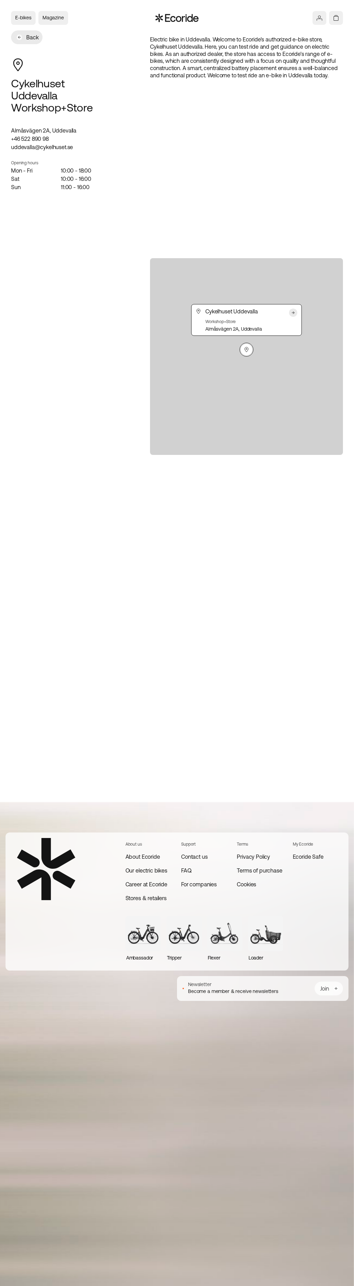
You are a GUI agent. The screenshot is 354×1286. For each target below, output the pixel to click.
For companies (199, 884)
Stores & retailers (146, 898)
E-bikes (23, 17)
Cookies (246, 884)
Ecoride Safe (308, 857)
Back (32, 37)
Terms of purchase (259, 870)
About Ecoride (142, 857)
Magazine (53, 17)
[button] (246, 350)
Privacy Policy (253, 857)
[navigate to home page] (177, 18)
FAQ (186, 870)
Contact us (194, 857)
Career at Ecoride (146, 884)
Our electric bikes (146, 870)
